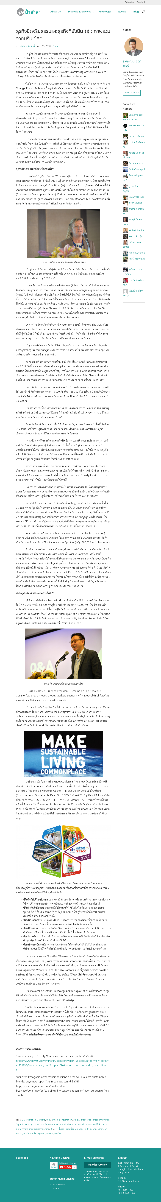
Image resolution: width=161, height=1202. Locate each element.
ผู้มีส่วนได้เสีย (27, 1134)
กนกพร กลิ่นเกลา (137, 136)
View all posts (132, 93)
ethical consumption (62, 1120)
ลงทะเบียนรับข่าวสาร (97, 1165)
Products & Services (79, 12)
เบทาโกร (57, 1134)
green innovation (101, 1120)
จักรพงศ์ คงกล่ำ (136, 164)
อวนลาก (49, 1134)
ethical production (82, 1120)
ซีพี (51, 1129)
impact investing (24, 1125)
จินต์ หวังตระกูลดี (137, 170)
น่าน (94, 1129)
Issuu (56, 1189)
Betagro (41, 1120)
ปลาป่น (101, 1129)
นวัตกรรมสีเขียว (85, 1129)
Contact (141, 2)
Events (122, 12)
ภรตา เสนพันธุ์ (135, 203)
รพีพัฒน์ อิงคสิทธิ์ (27, 46)
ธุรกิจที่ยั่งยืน (59, 1129)
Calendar (129, 2)
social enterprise (49, 1125)
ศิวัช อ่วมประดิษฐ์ (137, 253)
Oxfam (37, 1125)
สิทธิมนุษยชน (39, 1134)
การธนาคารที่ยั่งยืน (94, 1125)
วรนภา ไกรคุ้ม (135, 236)
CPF (48, 1120)
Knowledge (105, 12)
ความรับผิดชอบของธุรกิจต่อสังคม (35, 1129)
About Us (55, 12)
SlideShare (59, 1185)
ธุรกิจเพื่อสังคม (72, 1129)
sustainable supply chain (72, 1125)
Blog (136, 12)
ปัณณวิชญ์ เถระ (136, 197)
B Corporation (29, 1120)
